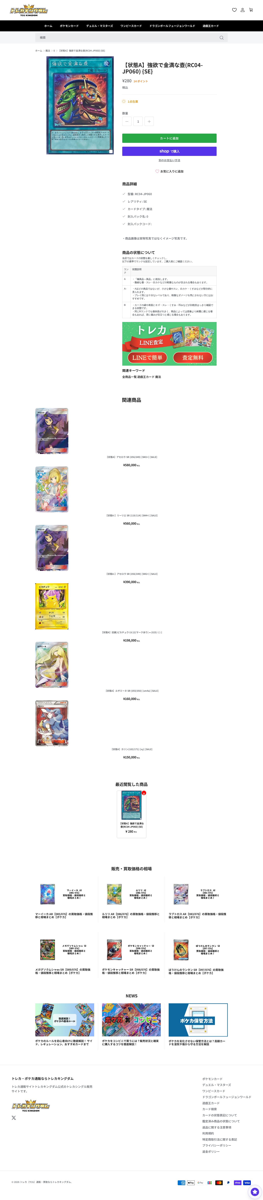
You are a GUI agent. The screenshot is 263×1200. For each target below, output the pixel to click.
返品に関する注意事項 (216, 1127)
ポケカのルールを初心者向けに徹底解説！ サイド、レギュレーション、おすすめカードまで (63, 1042)
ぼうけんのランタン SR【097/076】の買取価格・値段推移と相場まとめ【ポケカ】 (196, 971)
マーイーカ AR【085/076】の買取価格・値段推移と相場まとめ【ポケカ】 (64, 915)
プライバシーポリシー (216, 1145)
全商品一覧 (129, 377)
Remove (144, 793)
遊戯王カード (211, 26)
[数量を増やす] (149, 121)
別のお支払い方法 (169, 160)
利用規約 (208, 1133)
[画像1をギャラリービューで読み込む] (80, 105)
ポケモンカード (69, 26)
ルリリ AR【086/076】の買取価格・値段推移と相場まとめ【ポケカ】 (131, 915)
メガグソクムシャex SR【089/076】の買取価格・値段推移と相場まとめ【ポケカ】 (62, 971)
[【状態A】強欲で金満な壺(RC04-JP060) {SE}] (131, 805)
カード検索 (209, 1109)
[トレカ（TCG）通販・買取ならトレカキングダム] (29, 10)
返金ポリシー (211, 1151)
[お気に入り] (234, 10)
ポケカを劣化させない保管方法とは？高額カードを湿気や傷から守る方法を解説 (197, 1042)
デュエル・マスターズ (99, 26)
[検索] (221, 37)
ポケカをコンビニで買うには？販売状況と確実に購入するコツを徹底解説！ (130, 1042)
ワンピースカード (131, 26)
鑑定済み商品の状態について (221, 1121)
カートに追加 (169, 138)
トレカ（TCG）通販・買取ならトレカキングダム (45, 1181)
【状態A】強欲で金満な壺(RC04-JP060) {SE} (81, 50)
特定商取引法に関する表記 (219, 1139)
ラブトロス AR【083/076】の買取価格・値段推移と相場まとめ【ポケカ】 (197, 915)
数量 (125, 113)
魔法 (47, 50)
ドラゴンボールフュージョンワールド (172, 26)
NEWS (131, 996)
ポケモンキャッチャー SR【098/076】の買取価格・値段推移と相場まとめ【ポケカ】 (131, 971)
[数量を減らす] (127, 121)
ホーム (48, 26)
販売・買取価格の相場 (131, 868)
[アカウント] (242, 10)
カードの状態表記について (219, 1115)
